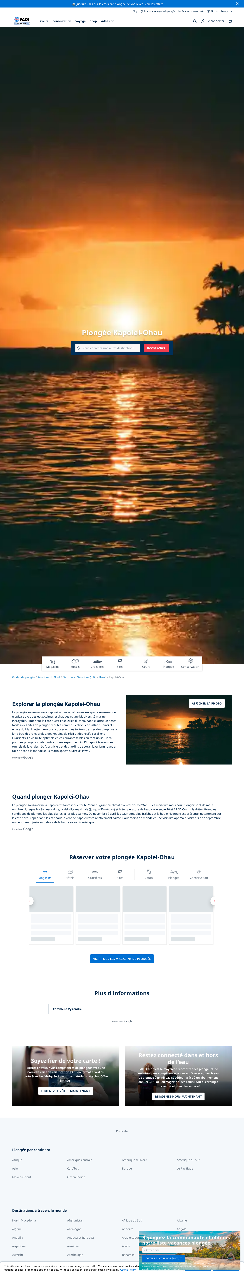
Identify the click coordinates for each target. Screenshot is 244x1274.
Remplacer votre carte (193, 11)
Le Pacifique (185, 1168)
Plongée (173, 878)
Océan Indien (76, 1177)
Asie (15, 1168)
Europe (127, 1168)
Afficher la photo (207, 703)
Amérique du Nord (49, 677)
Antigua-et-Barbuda (80, 1238)
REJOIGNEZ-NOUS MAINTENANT (178, 1096)
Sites (120, 878)
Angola (181, 1229)
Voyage (80, 21)
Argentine (19, 1246)
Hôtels (70, 878)
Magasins (44, 878)
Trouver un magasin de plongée (159, 11)
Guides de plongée (23, 677)
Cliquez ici (204, 1266)
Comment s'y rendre (67, 1009)
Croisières (95, 878)
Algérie (17, 1229)
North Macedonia (24, 1220)
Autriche (18, 1255)
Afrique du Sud (132, 1220)
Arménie (73, 1246)
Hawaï (102, 677)
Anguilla (17, 1238)
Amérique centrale (79, 1160)
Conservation (62, 21)
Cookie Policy (128, 1269)
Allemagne (74, 1229)
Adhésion (107, 21)
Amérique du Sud (188, 1160)
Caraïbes (73, 1168)
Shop (93, 21)
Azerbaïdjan (75, 1255)
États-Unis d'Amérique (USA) (79, 677)
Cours (44, 21)
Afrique (17, 1160)
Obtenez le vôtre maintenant (65, 1091)
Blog (135, 11)
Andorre (127, 1229)
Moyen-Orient (21, 1177)
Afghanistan (75, 1220)
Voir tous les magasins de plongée (122, 959)
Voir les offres (154, 4)
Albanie (182, 1220)
